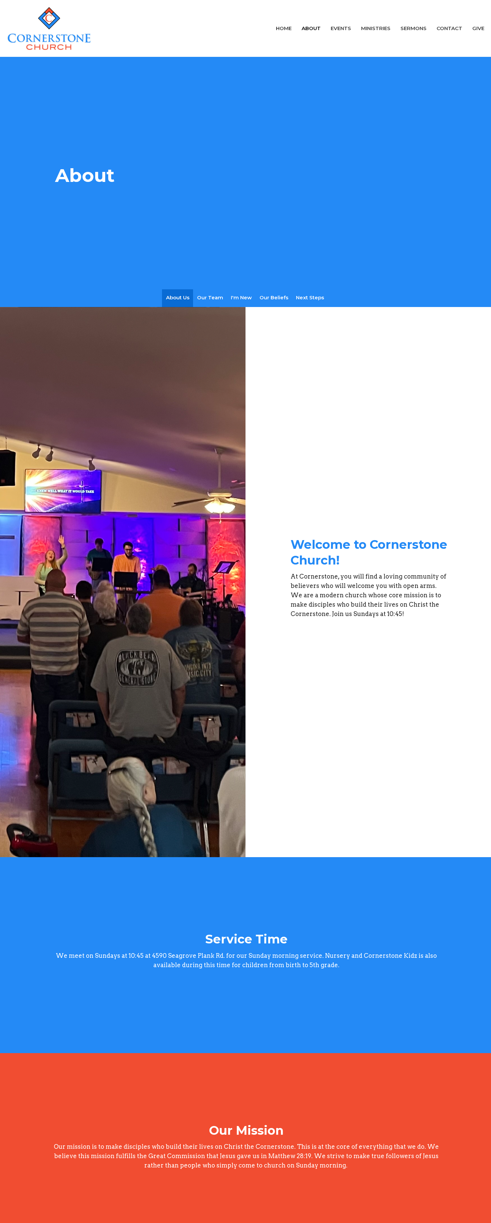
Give (478, 28)
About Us (177, 297)
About (311, 28)
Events (341, 28)
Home (284, 28)
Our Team (210, 297)
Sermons (413, 28)
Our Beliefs (274, 297)
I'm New (241, 297)
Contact (449, 28)
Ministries (375, 28)
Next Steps (310, 297)
